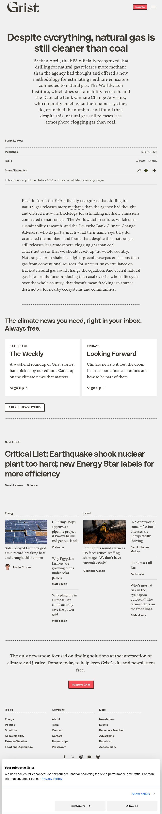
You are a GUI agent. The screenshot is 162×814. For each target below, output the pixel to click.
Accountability (14, 735)
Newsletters (106, 719)
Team (55, 724)
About (56, 719)
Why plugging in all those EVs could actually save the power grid (64, 604)
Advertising (106, 735)
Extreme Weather (16, 741)
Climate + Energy (146, 160)
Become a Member (111, 730)
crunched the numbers (68, 109)
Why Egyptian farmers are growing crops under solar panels (63, 568)
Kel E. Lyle (137, 573)
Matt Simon (59, 583)
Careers (57, 735)
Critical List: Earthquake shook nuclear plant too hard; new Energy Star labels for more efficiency (79, 463)
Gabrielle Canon (94, 570)
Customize (78, 805)
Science (32, 485)
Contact (57, 730)
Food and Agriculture (19, 746)
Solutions (11, 730)
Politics (10, 724)
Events (103, 724)
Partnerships (60, 741)
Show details (141, 794)
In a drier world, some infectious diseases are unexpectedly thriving (143, 531)
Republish (105, 741)
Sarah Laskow (14, 140)
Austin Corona (21, 567)
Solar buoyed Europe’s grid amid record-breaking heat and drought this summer (25, 553)
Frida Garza (138, 615)
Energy (9, 719)
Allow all (132, 805)
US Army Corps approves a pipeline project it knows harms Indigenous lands (65, 531)
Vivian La (58, 547)
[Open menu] (153, 7)
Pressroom (59, 746)
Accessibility (107, 746)
